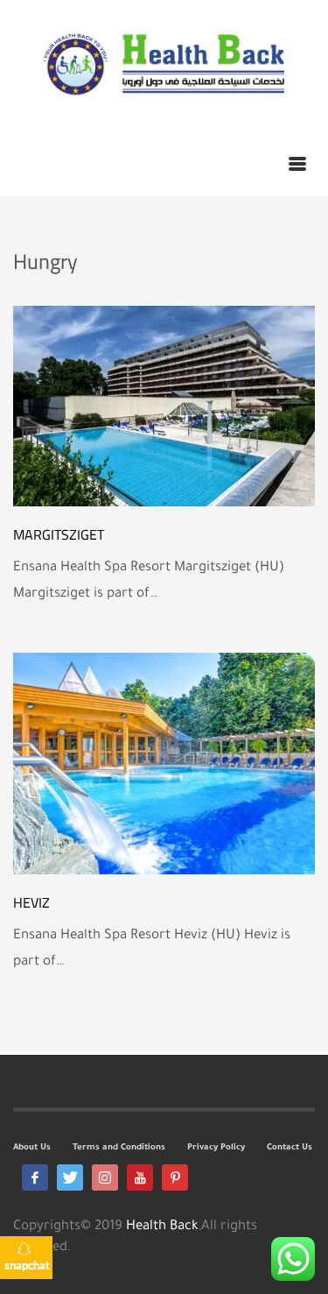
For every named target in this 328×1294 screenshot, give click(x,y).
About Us (32, 1148)
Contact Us (289, 1148)
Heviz (31, 902)
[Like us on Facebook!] (35, 1177)
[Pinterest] (175, 1177)
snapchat (27, 1265)
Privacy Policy (216, 1148)
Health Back (162, 1227)
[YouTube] (140, 1177)
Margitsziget (58, 534)
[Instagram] (105, 1177)
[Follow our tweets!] (70, 1177)
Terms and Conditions (119, 1148)
